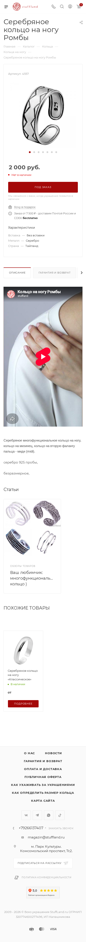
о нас (29, 753)
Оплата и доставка (43, 769)
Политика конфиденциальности (46, 877)
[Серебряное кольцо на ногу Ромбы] (43, 115)
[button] (30, 152)
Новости (53, 753)
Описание (17, 272)
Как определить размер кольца (43, 792)
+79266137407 (31, 828)
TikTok (60, 815)
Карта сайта (43, 800)
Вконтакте (26, 815)
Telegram (37, 815)
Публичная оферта (43, 777)
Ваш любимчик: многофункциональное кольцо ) (34, 578)
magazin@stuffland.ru (46, 837)
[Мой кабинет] (70, 7)
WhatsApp (48, 815)
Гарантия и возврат (54, 272)
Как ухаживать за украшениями (43, 785)
